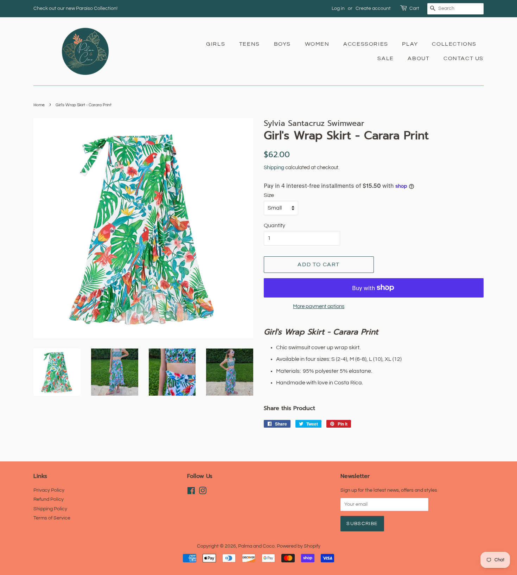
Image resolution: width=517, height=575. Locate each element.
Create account (373, 8)
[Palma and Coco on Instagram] (202, 492)
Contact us (463, 58)
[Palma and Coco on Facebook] (191, 492)
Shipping (274, 167)
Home (39, 105)
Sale (385, 58)
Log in (338, 8)
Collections (454, 44)
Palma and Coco (256, 546)
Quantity (274, 225)
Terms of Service (51, 518)
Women (317, 44)
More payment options (318, 306)
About (418, 58)
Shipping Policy (50, 508)
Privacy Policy (48, 490)
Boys (282, 44)
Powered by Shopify (298, 546)
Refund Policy (48, 499)
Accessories (365, 44)
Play (410, 44)
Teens (249, 44)
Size (269, 195)
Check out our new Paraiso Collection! (75, 8)
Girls (215, 44)
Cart (414, 8)
